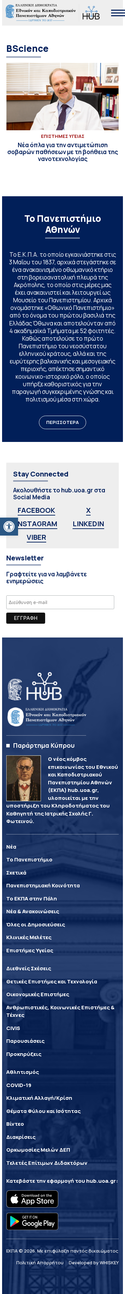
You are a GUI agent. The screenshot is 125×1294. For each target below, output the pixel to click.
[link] (9, 527)
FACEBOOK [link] (36, 510)
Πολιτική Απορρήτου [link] (40, 1262)
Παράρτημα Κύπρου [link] (44, 745)
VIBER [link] (36, 537)
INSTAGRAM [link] (36, 523)
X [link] (88, 510)
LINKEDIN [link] (88, 523)
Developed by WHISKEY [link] (94, 1262)
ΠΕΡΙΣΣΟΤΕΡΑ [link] (62, 422)
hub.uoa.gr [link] (101, 1180)
